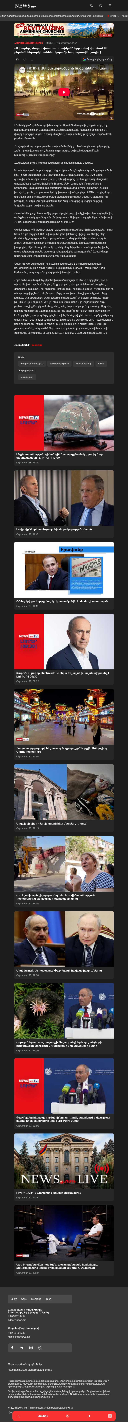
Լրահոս (43, 1416)
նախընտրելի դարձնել (99, 59)
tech (48, 1299)
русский (37, 345)
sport (14, 1299)
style (24, 1299)
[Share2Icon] (25, 59)
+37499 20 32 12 (16, 1316)
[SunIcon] (100, 5)
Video (101, 363)
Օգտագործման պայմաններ (25, 1364)
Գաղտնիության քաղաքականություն (30, 1369)
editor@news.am (17, 1320)
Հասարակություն (59, 363)
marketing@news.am (19, 1336)
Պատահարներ (84, 363)
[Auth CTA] (110, 5)
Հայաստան (27, 377)
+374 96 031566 (16, 1333)
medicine (36, 1299)
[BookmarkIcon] (32, 59)
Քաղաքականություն (28, 43)
